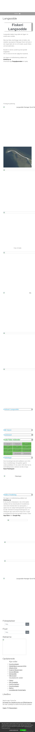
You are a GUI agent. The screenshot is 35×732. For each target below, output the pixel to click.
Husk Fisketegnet (8, 468)
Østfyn (11, 688)
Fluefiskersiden (15, 5)
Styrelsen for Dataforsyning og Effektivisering (17, 702)
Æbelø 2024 (13, 668)
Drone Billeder (14, 672)
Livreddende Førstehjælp (17, 690)
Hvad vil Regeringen (15, 670)
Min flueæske (13, 682)
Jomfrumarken (14, 684)
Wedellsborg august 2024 (17, 666)
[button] (16, 13)
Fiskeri (11, 680)
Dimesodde (13, 674)
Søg (27, 632)
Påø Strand (12, 676)
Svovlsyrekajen (14, 664)
